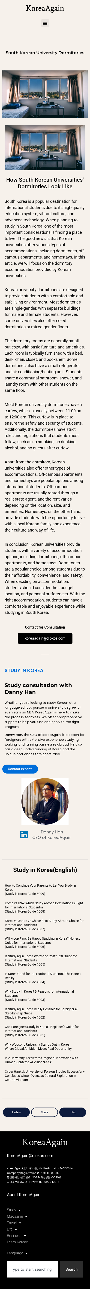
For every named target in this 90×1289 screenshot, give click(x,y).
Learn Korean (17, 1242)
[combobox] (32, 1269)
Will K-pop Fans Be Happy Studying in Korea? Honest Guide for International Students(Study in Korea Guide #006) (42, 943)
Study (11, 1210)
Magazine (15, 1216)
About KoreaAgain (23, 1194)
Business (14, 1235)
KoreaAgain (45, 8)
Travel (12, 1223)
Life (9, 1229)
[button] (45, 23)
